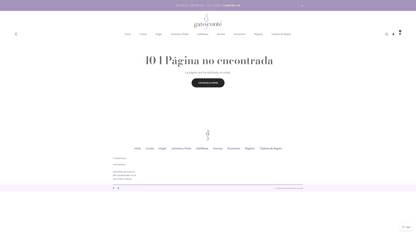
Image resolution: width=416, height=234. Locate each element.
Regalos (250, 148)
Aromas (217, 148)
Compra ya (231, 5)
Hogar (162, 148)
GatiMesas (202, 148)
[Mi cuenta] (393, 34)
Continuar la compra (208, 83)
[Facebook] (113, 188)
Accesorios (233, 148)
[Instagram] (118, 188)
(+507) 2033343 (119, 164)
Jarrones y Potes (181, 148)
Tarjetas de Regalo (271, 148)
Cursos (150, 148)
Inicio (137, 148)
